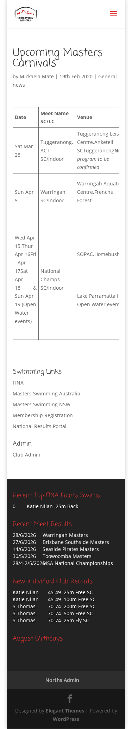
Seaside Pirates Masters (71, 549)
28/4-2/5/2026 (29, 563)
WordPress (66, 719)
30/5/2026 (24, 556)
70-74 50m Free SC (70, 613)
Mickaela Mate (37, 76)
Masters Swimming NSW (41, 404)
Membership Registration (43, 415)
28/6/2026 (24, 535)
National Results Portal (40, 426)
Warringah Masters (65, 535)
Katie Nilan (26, 592)
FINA (18, 382)
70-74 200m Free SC (72, 606)
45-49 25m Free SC (70, 592)
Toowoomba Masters (67, 556)
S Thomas (24, 606)
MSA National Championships (78, 563)
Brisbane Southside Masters (76, 542)
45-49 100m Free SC (72, 599)
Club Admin (26, 454)
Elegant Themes (65, 710)
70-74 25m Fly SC (68, 620)
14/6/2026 (24, 549)
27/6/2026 (24, 542)
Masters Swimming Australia (46, 393)
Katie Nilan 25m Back (52, 506)
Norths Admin (62, 680)
